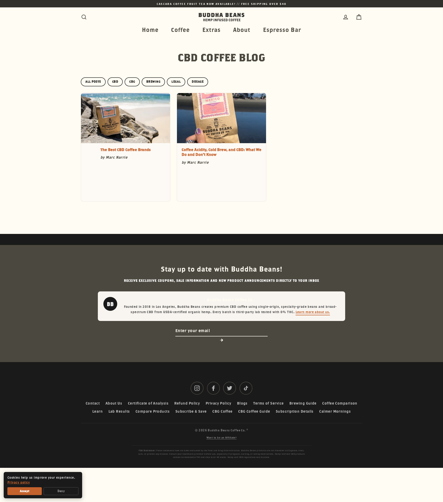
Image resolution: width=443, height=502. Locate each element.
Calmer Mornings (335, 411)
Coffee (180, 29)
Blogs (242, 403)
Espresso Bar (282, 29)
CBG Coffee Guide (254, 411)
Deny (61, 491)
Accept (25, 491)
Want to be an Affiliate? (222, 437)
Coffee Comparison (339, 403)
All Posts (93, 81)
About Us (113, 403)
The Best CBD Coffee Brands (125, 149)
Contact (93, 403)
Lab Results (119, 411)
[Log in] (346, 17)
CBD (115, 81)
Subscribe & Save (191, 411)
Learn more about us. (313, 312)
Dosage (198, 81)
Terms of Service (268, 403)
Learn (97, 411)
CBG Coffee (222, 411)
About (241, 29)
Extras (211, 29)
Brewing (153, 81)
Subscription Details (295, 411)
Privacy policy (18, 482)
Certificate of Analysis (148, 403)
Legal (176, 81)
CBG (132, 81)
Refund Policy (187, 403)
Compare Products (152, 411)
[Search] (84, 17)
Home (150, 29)
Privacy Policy (218, 403)
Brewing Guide (303, 403)
